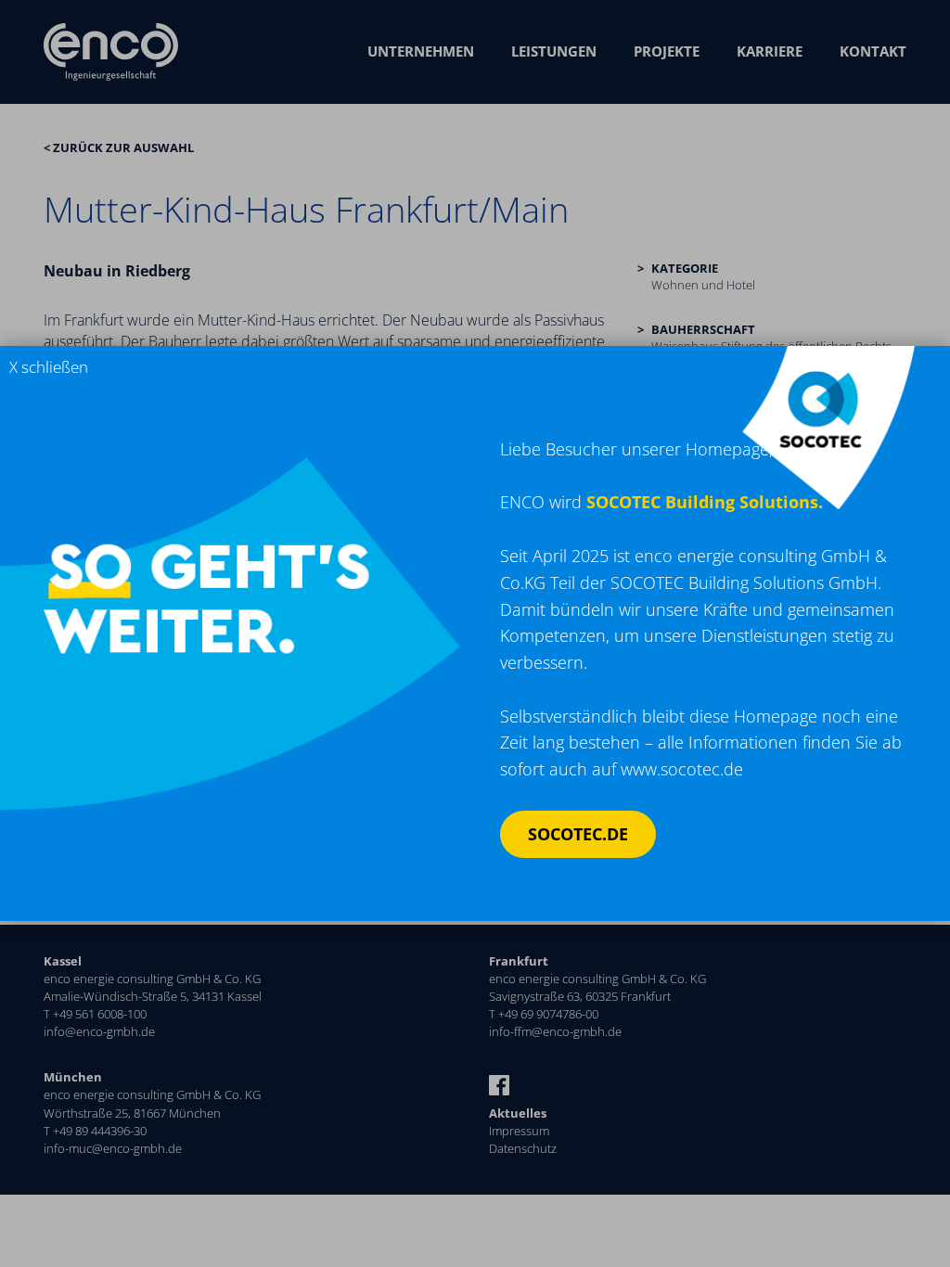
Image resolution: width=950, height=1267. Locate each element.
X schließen (48, 367)
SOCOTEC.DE (578, 834)
